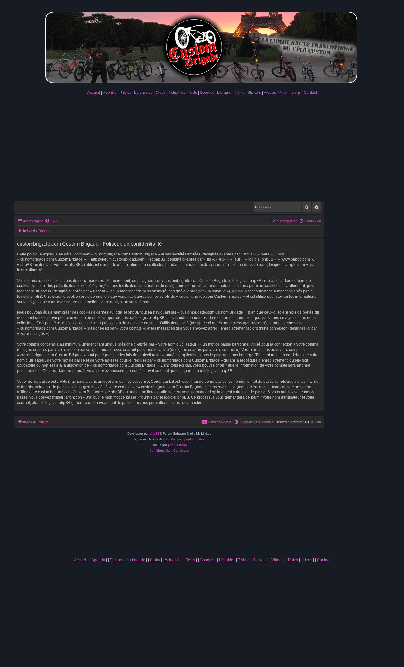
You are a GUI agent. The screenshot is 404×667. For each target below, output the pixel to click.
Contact (310, 92)
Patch (283, 92)
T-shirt (239, 92)
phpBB (155, 433)
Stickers (254, 92)
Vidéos (270, 92)
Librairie (224, 92)
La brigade (143, 92)
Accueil (93, 92)
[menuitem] (51, 221)
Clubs (161, 92)
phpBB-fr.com (177, 445)
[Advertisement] (202, 147)
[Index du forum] (202, 46)
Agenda (109, 92)
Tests (192, 92)
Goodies (207, 92)
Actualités (177, 92)
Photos (125, 92)
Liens (296, 92)
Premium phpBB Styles (187, 439)
